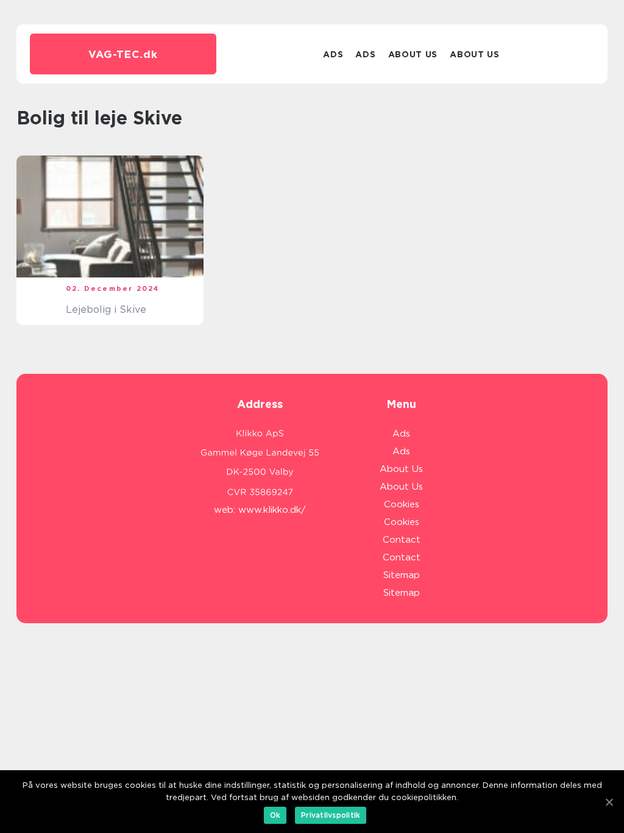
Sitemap (401, 575)
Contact (401, 539)
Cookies (401, 504)
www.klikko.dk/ (272, 509)
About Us (413, 54)
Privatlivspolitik (330, 815)
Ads (333, 54)
